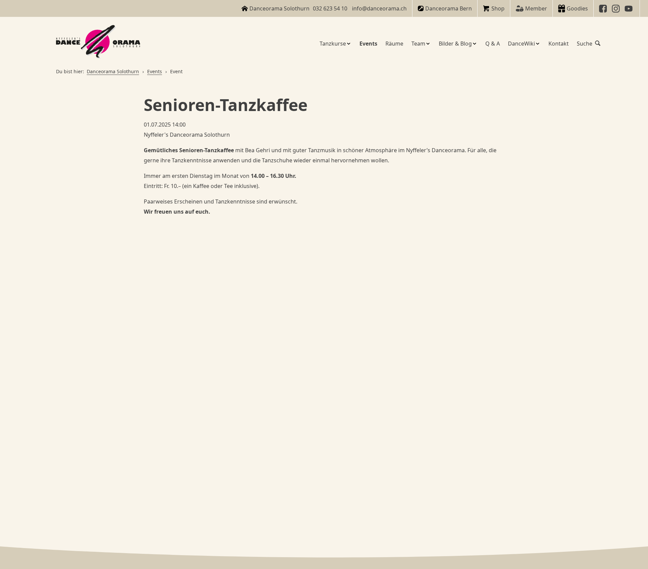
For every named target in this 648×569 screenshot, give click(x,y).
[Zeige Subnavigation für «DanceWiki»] (537, 43)
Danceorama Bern (448, 8)
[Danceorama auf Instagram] (616, 8)
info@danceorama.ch (379, 8)
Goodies (577, 8)
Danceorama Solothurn (113, 71)
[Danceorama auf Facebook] (604, 8)
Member (536, 8)
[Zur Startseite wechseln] (98, 43)
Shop (498, 8)
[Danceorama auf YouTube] (629, 8)
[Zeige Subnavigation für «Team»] (428, 43)
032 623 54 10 (330, 8)
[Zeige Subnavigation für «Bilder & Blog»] (474, 43)
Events (154, 71)
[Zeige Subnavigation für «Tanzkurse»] (348, 43)
